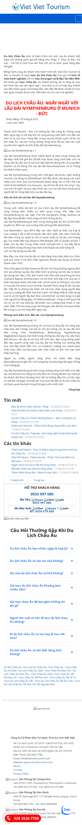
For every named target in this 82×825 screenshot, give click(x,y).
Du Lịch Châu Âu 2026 (30, 670)
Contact (17, 770)
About (16, 766)
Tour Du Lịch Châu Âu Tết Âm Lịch (54, 680)
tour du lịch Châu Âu (35, 667)
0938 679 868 (44, 511)
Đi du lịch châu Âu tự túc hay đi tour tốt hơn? (37, 636)
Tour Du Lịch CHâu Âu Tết (18, 680)
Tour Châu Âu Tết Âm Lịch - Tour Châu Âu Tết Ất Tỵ (47, 677)
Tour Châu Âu (55, 667)
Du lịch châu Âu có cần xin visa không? (36, 561)
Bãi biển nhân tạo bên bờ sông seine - (42, 468)
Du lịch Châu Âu (13, 667)
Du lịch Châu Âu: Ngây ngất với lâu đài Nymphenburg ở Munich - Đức (42, 108)
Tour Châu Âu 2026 (41, 674)
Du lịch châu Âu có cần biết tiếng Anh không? (36, 652)
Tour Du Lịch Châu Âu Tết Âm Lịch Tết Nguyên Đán (42, 682)
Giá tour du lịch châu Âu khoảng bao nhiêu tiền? (35, 587)
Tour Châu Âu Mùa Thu (58, 670)
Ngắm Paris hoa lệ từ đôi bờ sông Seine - (44, 465)
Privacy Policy (21, 773)
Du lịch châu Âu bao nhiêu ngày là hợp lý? (39, 548)
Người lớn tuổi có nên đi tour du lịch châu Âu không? (39, 620)
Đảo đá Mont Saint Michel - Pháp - (40, 406)
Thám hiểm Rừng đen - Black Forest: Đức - (44, 472)
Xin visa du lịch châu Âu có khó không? (36, 573)
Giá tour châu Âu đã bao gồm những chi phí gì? (37, 603)
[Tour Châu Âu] (41, 6)
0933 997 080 (42, 494)
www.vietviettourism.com (38, 762)
